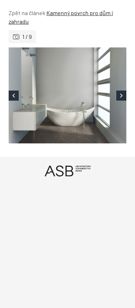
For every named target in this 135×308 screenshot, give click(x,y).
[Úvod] (67, 170)
